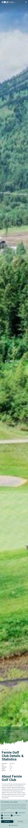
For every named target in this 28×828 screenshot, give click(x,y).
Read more (8, 809)
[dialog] (14, 814)
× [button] (26, 801)
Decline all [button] (20, 821)
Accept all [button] (7, 821)
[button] (14, 825)
